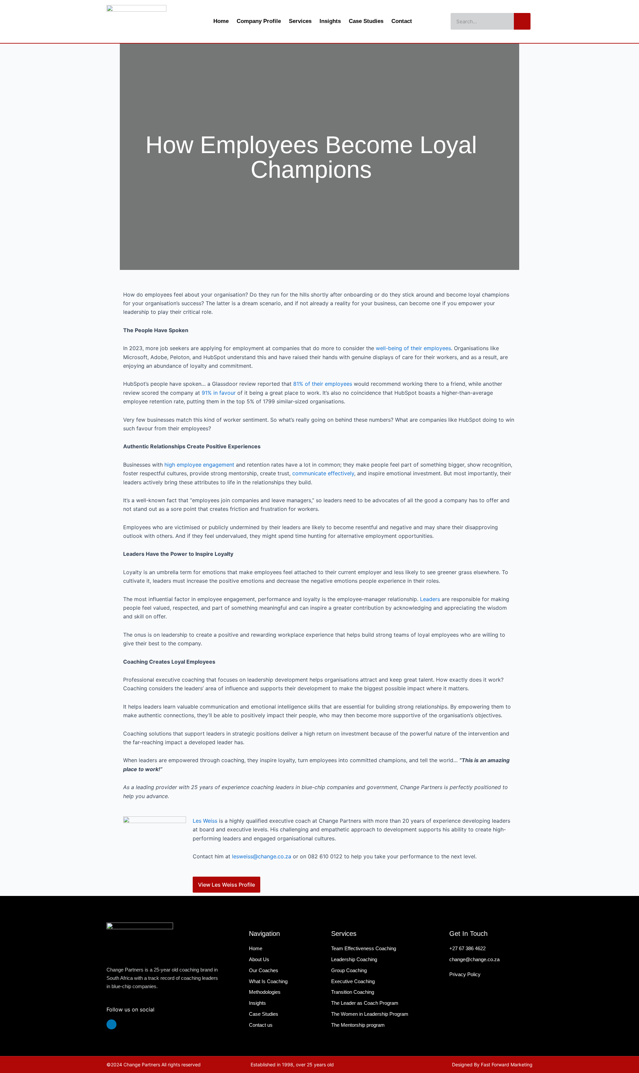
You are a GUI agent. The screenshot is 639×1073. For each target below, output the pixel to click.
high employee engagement (199, 464)
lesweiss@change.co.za (261, 856)
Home (221, 21)
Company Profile (259, 21)
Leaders (430, 599)
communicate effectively (323, 473)
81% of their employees (322, 383)
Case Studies (366, 21)
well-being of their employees (413, 348)
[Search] (522, 21)
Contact (401, 21)
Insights (330, 21)
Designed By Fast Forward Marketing (492, 1064)
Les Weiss (205, 820)
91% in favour (219, 392)
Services (300, 21)
